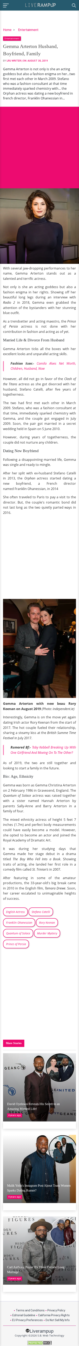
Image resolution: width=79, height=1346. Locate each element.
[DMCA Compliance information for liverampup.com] (39, 1343)
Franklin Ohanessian (19, 922)
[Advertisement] (39, 144)
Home (7, 30)
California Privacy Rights (54, 1315)
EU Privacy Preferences (27, 1320)
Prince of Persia (16, 944)
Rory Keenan (47, 922)
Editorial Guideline (23, 1315)
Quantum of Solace (18, 933)
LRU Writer (14, 60)
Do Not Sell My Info (58, 1320)
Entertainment (28, 30)
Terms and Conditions (30, 1310)
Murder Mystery (47, 933)
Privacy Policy (56, 1310)
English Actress (15, 912)
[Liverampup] (40, 5)
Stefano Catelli (41, 912)
